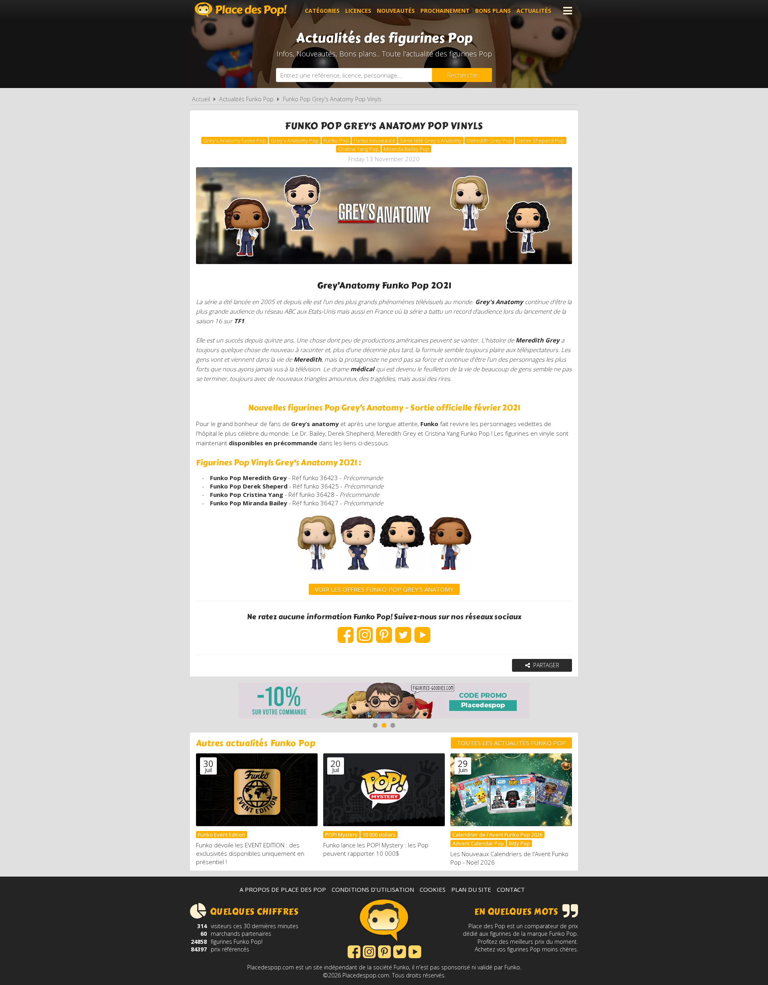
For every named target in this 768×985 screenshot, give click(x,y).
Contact (511, 889)
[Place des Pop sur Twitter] (403, 631)
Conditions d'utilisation (373, 889)
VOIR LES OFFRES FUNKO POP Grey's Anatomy (384, 589)
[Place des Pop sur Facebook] (346, 631)
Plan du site (471, 889)
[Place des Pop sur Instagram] (365, 631)
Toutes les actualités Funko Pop (511, 743)
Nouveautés (396, 10)
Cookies (433, 889)
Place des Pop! (241, 10)
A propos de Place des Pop (283, 889)
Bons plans (493, 10)
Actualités (533, 10)
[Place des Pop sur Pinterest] (384, 631)
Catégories (322, 10)
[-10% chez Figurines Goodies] (384, 702)
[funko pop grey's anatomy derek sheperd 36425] (357, 573)
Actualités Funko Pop (246, 99)
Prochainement (445, 10)
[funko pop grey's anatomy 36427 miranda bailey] (450, 573)
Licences (358, 10)
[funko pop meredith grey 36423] (316, 573)
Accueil (201, 99)
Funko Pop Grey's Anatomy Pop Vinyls (332, 99)
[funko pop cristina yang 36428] (402, 573)
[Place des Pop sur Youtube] (422, 631)
